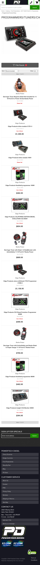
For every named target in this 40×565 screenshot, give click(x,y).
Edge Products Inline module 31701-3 (20, 126)
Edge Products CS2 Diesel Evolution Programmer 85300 (20, 313)
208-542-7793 (7, 520)
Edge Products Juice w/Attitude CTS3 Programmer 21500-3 (20, 282)
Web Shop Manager (18, 560)
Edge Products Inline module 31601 (20, 158)
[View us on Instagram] (16, 442)
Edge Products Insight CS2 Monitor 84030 (20, 408)
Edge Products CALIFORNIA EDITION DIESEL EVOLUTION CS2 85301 (20, 218)
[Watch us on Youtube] (10, 442)
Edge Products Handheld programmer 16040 (20, 185)
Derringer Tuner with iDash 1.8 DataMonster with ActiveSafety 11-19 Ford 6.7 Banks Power (20, 251)
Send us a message (9, 524)
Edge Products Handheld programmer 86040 (20, 376)
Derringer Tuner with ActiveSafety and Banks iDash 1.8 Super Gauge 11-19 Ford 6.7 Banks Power (20, 346)
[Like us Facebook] (4, 442)
